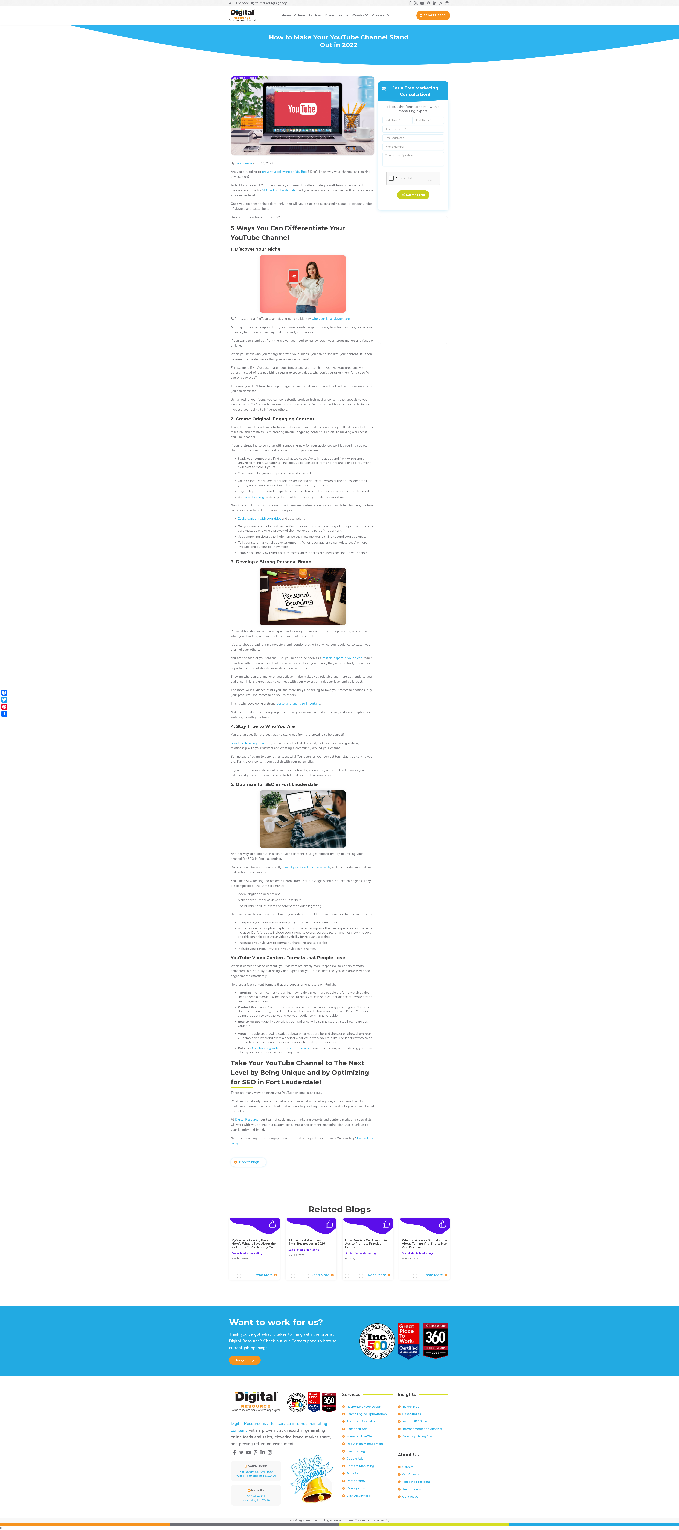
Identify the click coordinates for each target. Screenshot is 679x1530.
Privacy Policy (381, 1520)
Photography (356, 1481)
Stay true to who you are (249, 743)
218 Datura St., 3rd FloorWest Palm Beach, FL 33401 (256, 1473)
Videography (356, 1488)
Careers (407, 1467)
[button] (299, 15)
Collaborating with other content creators (281, 1048)
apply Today (245, 1360)
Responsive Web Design (364, 1406)
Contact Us (410, 1496)
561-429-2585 (434, 15)
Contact (378, 15)
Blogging (353, 1473)
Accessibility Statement (358, 1520)
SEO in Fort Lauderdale (278, 190)
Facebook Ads (357, 1429)
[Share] (4, 713)
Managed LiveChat (360, 1436)
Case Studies (411, 1414)
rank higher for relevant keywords (306, 867)
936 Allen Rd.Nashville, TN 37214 (256, 1498)
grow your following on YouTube (284, 172)
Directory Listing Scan (418, 1436)
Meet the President (416, 1481)
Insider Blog (410, 1406)
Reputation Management (365, 1443)
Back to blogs (249, 1162)
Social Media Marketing (363, 1421)
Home (286, 15)
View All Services (358, 1495)
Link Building (356, 1451)
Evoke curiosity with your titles (259, 518)
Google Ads (355, 1458)
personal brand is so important (298, 703)
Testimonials (411, 1489)
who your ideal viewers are (331, 319)
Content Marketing (360, 1466)
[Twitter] (4, 699)
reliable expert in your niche (342, 658)
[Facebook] (4, 692)
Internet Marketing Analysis (422, 1429)
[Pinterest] (4, 706)
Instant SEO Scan (414, 1421)
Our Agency (410, 1474)
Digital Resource (247, 1119)
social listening (254, 497)
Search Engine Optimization (367, 1414)
